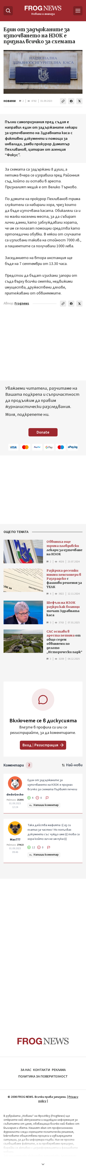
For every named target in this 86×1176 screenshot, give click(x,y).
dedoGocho (15, 794)
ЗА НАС (26, 1069)
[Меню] (77, 10)
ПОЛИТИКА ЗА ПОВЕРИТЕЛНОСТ (43, 1076)
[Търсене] (8, 10)
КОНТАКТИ (41, 1069)
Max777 (15, 839)
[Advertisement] (43, 949)
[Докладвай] (47, 798)
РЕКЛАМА (59, 1069)
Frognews (22, 303)
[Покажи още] (43, 1164)
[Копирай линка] (63, 101)
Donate (43, 432)
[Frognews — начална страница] (43, 1041)
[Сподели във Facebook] (71, 101)
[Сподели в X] (79, 101)
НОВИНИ (10, 101)
